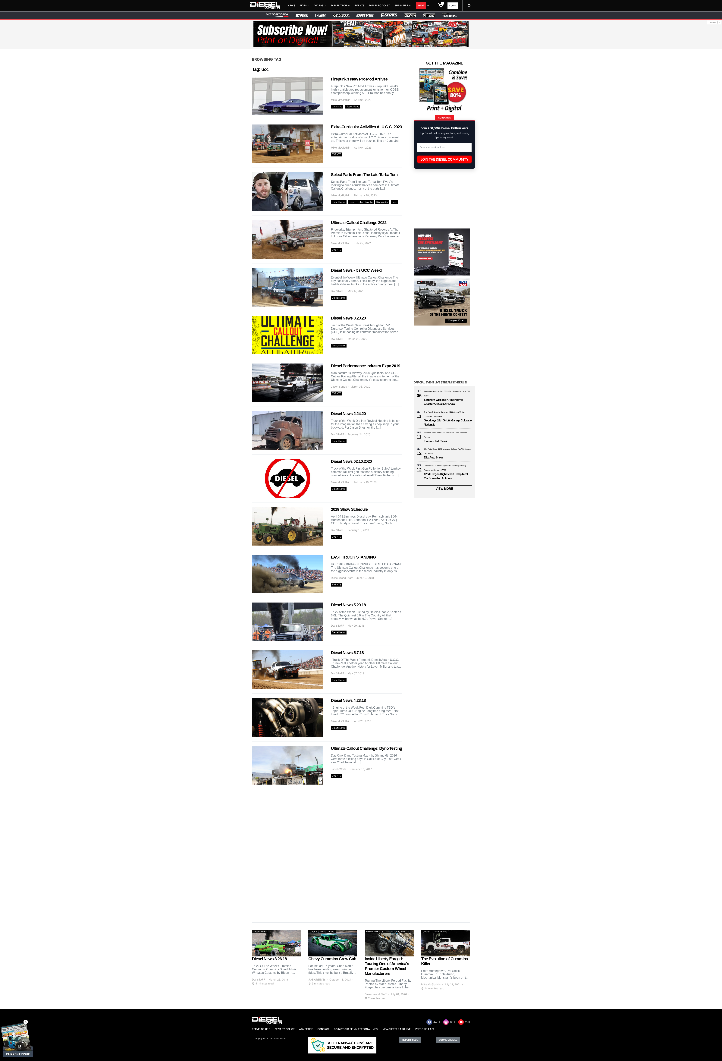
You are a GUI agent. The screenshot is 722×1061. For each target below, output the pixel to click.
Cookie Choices (448, 1039)
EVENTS (336, 154)
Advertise (306, 1029)
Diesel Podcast (379, 5)
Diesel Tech (339, 5)
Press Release (425, 1029)
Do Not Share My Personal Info (356, 1029)
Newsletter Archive (396, 1029)
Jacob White (338, 769)
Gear (394, 202)
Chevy (313, 931)
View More (444, 488)
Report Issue (410, 1039)
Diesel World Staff (342, 577)
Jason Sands (339, 386)
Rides (303, 5)
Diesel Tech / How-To (361, 202)
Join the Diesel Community (444, 159)
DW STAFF (337, 291)
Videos (319, 5)
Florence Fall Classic (436, 441)
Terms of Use (261, 1029)
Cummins (337, 106)
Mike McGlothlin (340, 99)
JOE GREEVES (317, 979)
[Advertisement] (442, 884)
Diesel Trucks (327, 931)
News (291, 5)
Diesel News (352, 106)
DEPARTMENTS (374, 931)
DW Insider (382, 202)
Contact (323, 1029)
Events (360, 5)
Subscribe (401, 5)
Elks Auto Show (433, 457)
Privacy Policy (285, 1029)
